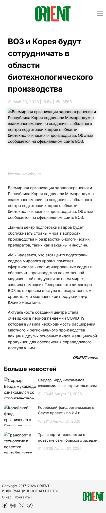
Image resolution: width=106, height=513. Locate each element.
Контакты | (24, 497)
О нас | (8, 497)
